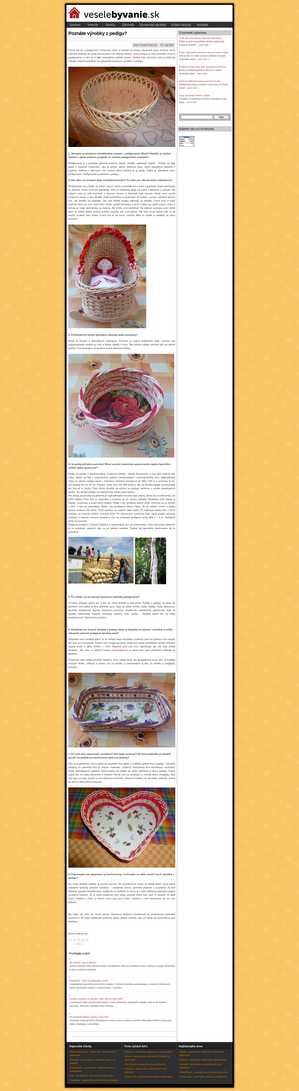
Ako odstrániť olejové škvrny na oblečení (145, 1064)
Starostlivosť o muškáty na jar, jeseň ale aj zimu (203, 1072)
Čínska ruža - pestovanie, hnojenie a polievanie (148, 1076)
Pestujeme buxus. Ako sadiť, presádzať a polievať (202, 67)
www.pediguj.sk (142, 53)
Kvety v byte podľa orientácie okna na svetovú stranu (204, 52)
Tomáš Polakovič (148, 45)
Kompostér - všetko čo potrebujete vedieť (88, 981)
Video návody (181, 25)
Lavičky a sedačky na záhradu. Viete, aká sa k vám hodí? (96, 999)
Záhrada (128, 25)
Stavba (110, 25)
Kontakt (202, 25)
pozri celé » (204, 45)
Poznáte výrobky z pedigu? (97, 33)
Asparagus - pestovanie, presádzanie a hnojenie (94, 1080)
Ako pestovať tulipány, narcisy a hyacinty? (89, 1017)
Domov (75, 25)
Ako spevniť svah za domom (82, 962)
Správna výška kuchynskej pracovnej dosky (199, 81)
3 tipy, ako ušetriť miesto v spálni (194, 95)
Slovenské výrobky (152, 25)
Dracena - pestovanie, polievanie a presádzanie (148, 1052)
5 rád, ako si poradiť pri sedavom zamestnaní (200, 38)
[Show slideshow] (77, 933)
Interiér (93, 25)
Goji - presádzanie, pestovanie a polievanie (91, 1075)
